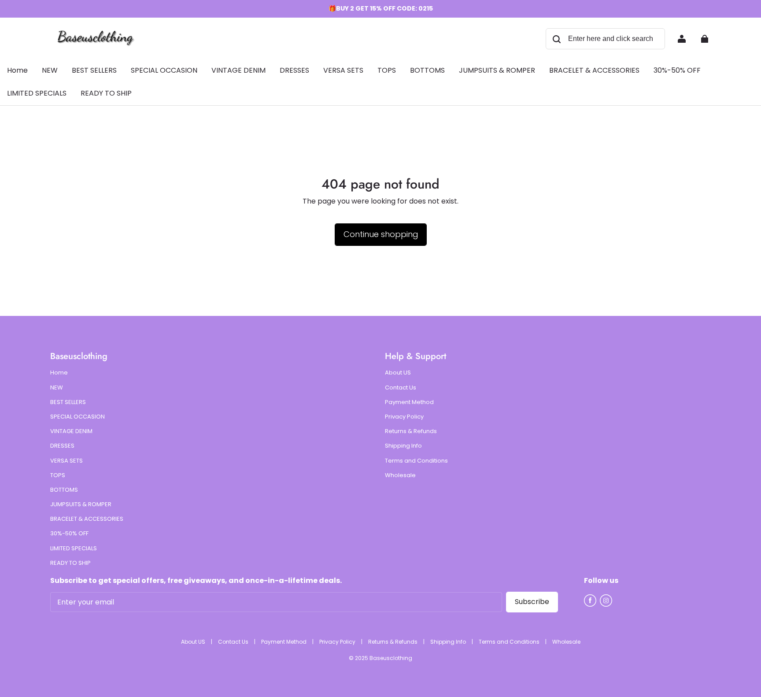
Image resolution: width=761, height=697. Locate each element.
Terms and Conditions (416, 461)
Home (59, 373)
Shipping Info (403, 446)
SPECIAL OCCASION (77, 417)
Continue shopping (381, 234)
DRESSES (62, 446)
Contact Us (400, 388)
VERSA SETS (66, 461)
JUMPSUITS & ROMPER (80, 504)
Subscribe (532, 602)
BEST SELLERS (68, 402)
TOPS (57, 475)
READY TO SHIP (70, 563)
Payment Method (409, 402)
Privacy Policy (404, 417)
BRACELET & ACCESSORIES (86, 519)
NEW (56, 388)
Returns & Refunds (411, 431)
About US (398, 373)
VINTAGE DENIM (71, 431)
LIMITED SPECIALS (73, 548)
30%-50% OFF (69, 534)
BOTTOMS (64, 490)
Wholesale (400, 475)
